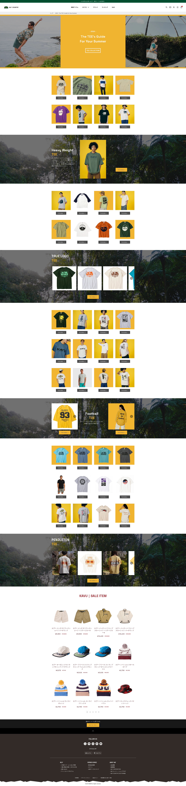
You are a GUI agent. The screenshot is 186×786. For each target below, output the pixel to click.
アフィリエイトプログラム (67, 771)
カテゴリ (84, 7)
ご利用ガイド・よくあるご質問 (68, 765)
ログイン (90, 767)
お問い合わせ (64, 769)
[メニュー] (177, 7)
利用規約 (77, 777)
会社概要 (113, 765)
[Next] (103, 159)
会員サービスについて (93, 769)
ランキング (105, 7)
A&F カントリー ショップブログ (118, 771)
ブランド (95, 7)
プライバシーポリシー (85, 777)
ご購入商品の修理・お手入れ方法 (69, 767)
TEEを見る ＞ (61, 98)
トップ (51, 13)
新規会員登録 (91, 765)
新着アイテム (74, 7)
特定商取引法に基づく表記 (106, 777)
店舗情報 (113, 767)
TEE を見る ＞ (121, 170)
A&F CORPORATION (116, 769)
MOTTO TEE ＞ (92, 725)
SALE (113, 7)
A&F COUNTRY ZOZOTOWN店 (118, 773)
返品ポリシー (95, 777)
